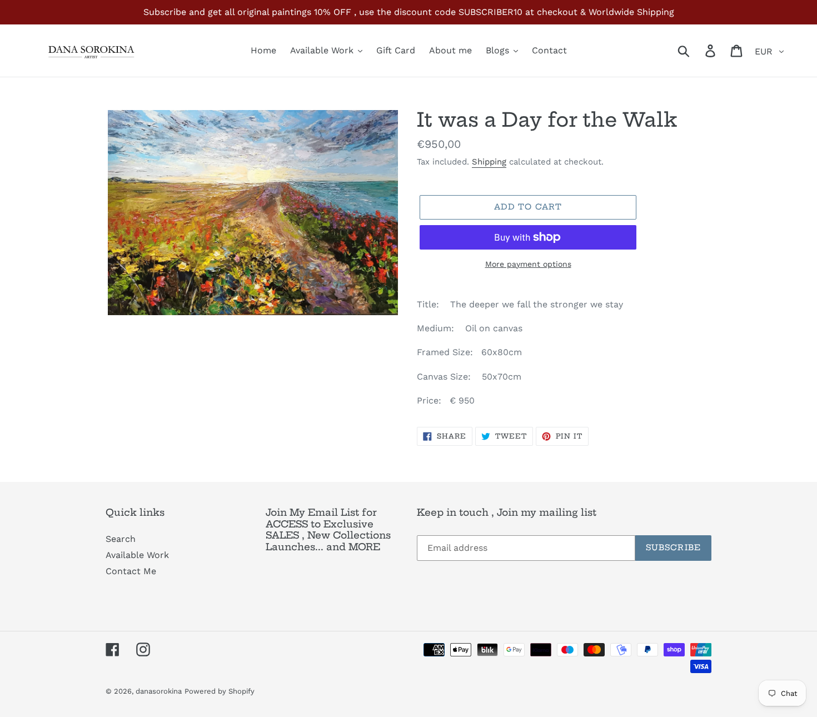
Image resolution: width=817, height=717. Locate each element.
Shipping (489, 162)
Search (121, 539)
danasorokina (159, 691)
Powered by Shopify (220, 691)
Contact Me (131, 571)
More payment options (528, 264)
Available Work (137, 555)
